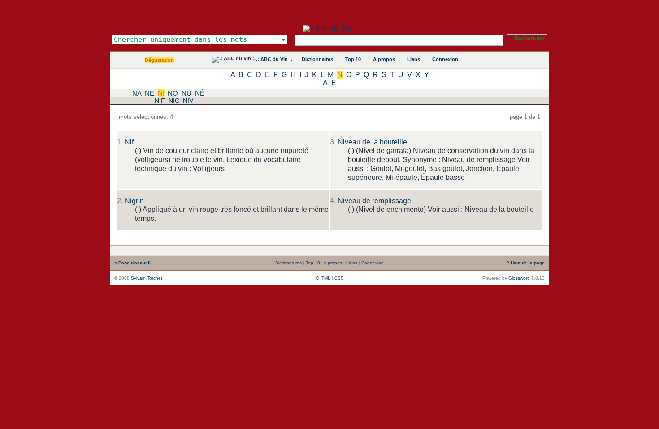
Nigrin (134, 201)
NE (149, 93)
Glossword (519, 278)
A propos (384, 59)
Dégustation (159, 60)
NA (136, 93)
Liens (413, 59)
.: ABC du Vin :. (274, 59)
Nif (129, 142)
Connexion (445, 59)
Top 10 (353, 59)
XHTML (322, 278)
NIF (160, 100)
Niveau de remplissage (374, 201)
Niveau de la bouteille (372, 142)
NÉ (199, 93)
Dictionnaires (317, 59)
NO (173, 93)
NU (186, 93)
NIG (174, 100)
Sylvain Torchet (146, 278)
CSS (339, 278)
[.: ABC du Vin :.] (329, 29)
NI (161, 93)
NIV (188, 100)
